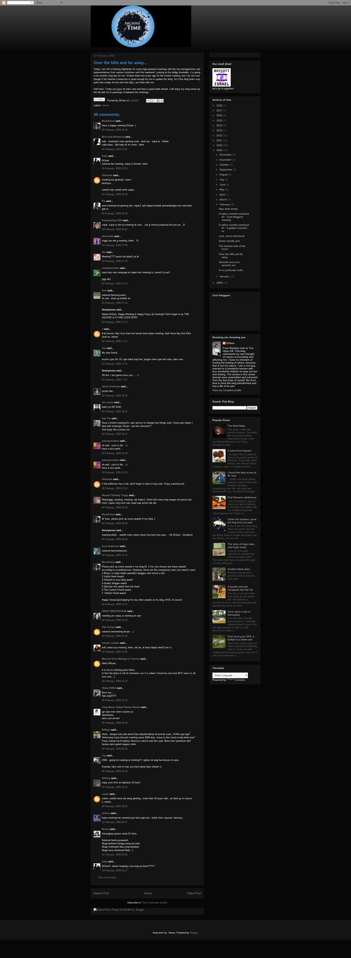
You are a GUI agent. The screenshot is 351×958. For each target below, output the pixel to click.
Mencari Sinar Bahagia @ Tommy (121, 658)
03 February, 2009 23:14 (114, 488)
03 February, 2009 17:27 (114, 322)
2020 (219, 105)
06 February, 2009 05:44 (114, 722)
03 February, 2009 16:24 (114, 194)
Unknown (107, 175)
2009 (219, 150)
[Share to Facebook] (158, 101)
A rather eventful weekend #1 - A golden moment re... (234, 228)
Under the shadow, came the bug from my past (242, 521)
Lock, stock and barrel (231, 236)
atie (104, 252)
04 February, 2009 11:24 (114, 555)
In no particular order (231, 270)
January (225, 276)
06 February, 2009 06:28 (114, 748)
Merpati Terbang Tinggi (115, 495)
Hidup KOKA (109, 688)
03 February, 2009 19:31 (114, 411)
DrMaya (106, 729)
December (226, 154)
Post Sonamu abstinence (242, 497)
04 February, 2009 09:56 (114, 539)
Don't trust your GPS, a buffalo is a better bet (241, 638)
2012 (219, 135)
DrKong (106, 778)
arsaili (105, 794)
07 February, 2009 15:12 (114, 787)
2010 (219, 145)
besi (104, 290)
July (222, 179)
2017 (219, 110)
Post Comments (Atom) (154, 902)
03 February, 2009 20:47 (114, 434)
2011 (219, 140)
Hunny (105, 829)
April (222, 194)
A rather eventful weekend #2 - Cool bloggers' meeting (234, 216)
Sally (104, 156)
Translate (239, 679)
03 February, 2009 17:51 (114, 341)
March (224, 199)
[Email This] (148, 101)
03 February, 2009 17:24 (114, 303)
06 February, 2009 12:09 (114, 771)
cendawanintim (110, 268)
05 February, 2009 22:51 (114, 700)
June (223, 184)
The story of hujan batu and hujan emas (241, 546)
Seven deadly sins (229, 240)
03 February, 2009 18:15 (114, 395)
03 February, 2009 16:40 (114, 213)
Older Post (194, 893)
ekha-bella (107, 236)
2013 (219, 130)
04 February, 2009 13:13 (114, 604)
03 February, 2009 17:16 (114, 261)
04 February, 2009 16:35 (114, 620)
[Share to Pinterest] (162, 101)
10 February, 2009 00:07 (114, 822)
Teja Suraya (108, 627)
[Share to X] (155, 101)
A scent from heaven (239, 450)
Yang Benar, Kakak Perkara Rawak (121, 707)
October (225, 164)
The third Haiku (236, 425)
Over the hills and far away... (120, 62)
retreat (105, 105)
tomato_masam (110, 643)
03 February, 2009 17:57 (114, 363)
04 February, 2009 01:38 (114, 507)
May (222, 189)
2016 (219, 115)
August (224, 174)
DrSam (230, 343)
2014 (219, 125)
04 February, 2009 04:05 (114, 523)
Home (148, 893)
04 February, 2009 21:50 (114, 651)
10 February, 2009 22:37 (114, 870)
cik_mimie (108, 402)
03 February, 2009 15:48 (114, 129)
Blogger (194, 932)
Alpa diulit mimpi (228, 208)
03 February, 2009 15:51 (114, 149)
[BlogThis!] (151, 101)
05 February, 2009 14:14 (114, 681)
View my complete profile (226, 390)
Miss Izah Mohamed (113, 136)
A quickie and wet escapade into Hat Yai (240, 588)
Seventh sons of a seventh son (229, 264)
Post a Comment (107, 877)
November (226, 159)
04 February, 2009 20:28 (114, 636)
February (225, 204)
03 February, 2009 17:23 (114, 283)
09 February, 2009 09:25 (114, 806)
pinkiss (106, 813)
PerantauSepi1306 (112, 220)
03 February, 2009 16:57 (114, 229)
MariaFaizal (108, 121)
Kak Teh (106, 418)
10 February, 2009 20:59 (114, 854)
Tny (104, 755)
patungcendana (110, 440)
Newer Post (101, 893)
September (226, 169)
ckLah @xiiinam (111, 386)
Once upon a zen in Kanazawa (239, 613)
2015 (219, 120)
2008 (219, 282)
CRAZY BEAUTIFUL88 (114, 611)
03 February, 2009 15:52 (114, 168)
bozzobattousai (110, 546)
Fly (103, 201)
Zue (104, 348)
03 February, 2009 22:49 (114, 453)
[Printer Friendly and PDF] (99, 100)
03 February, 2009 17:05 (114, 245)
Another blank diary (239, 569)
